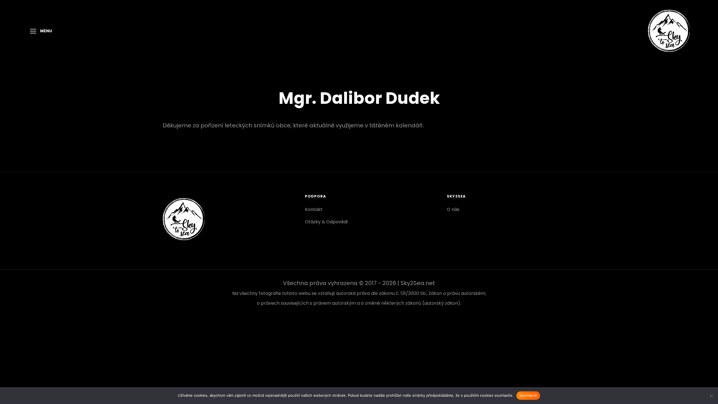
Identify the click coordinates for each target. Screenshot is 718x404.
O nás (453, 209)
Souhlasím (528, 395)
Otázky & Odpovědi (326, 222)
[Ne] (711, 395)
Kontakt (314, 209)
